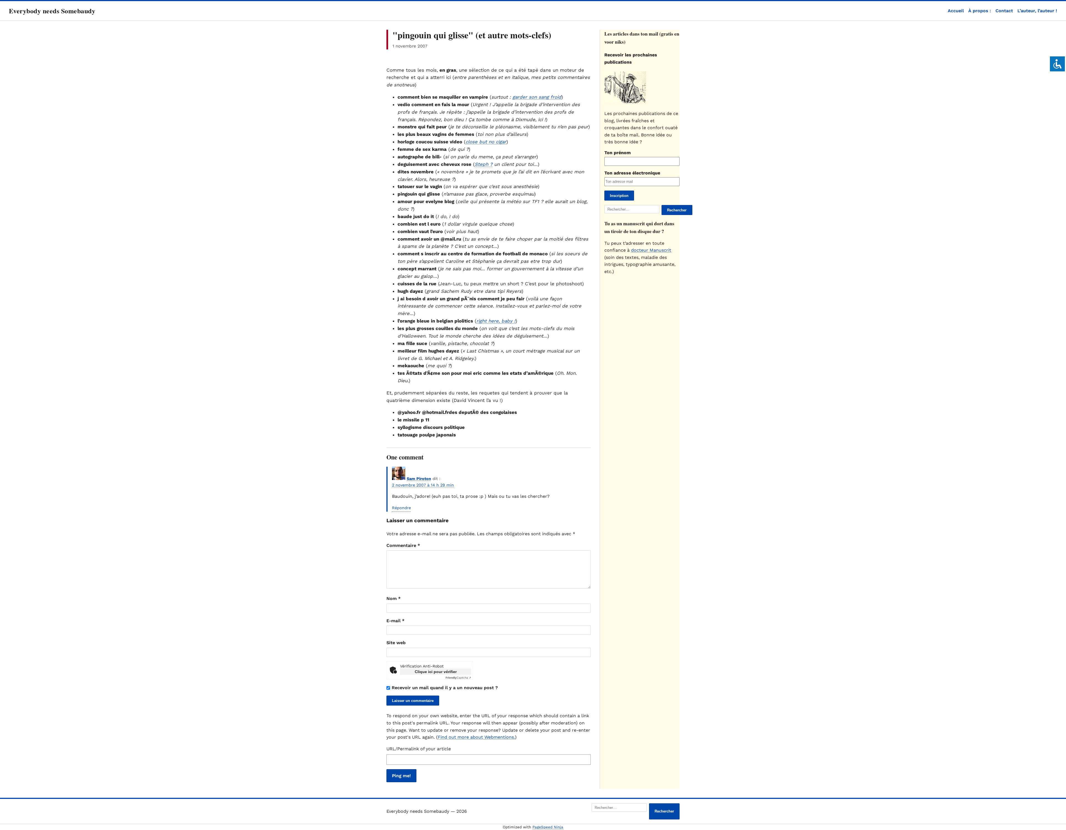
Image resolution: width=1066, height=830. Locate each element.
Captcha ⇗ (458, 677)
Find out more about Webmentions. (476, 737)
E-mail (395, 620)
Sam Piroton (419, 478)
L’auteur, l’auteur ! (1037, 10)
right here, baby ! (496, 321)
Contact (1004, 10)
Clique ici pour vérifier (436, 671)
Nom (393, 598)
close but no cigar (486, 141)
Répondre (401, 508)
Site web (396, 642)
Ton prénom (617, 152)
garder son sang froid (536, 97)
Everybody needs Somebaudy (52, 11)
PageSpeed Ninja (547, 827)
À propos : (979, 10)
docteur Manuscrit (651, 250)
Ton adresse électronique (632, 173)
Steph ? (483, 164)
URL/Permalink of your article (418, 748)
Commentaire (403, 545)
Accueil (956, 10)
